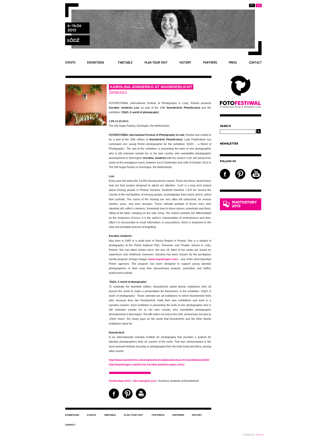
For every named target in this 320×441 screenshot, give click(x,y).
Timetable (124, 62)
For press (233, 62)
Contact (255, 62)
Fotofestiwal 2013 (120, 380)
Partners (210, 62)
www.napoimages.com (163, 259)
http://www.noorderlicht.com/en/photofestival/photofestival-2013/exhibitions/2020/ (159, 360)
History (185, 62)
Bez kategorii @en (144, 380)
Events (70, 62)
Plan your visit (156, 62)
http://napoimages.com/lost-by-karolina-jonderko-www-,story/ (146, 364)
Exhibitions (95, 62)
